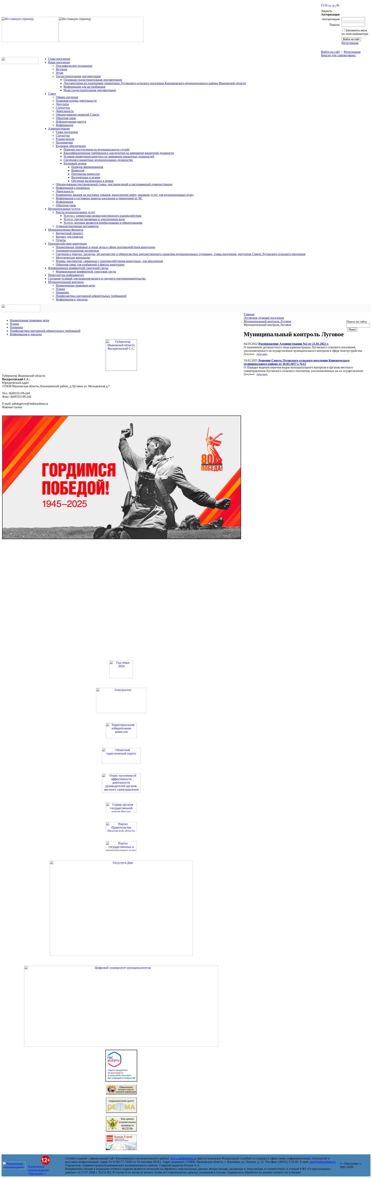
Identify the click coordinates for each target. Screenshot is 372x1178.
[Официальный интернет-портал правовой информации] (121, 1093)
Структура (63, 107)
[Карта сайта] (334, 5)
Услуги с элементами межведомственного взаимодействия (102, 215)
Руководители (65, 139)
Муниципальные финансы (65, 229)
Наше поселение (59, 62)
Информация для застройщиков (84, 86)
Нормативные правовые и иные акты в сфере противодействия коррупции (105, 247)
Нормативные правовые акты (75, 285)
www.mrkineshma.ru (183, 1158)
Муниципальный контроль (66, 282)
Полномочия (64, 142)
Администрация (59, 128)
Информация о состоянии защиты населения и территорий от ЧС (99, 198)
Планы (60, 289)
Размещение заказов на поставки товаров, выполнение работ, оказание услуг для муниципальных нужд (125, 194)
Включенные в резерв (85, 177)
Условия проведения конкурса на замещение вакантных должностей (109, 156)
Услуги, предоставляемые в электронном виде (94, 219)
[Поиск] (326, 5)
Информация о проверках (73, 187)
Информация (64, 125)
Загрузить (262, 354)
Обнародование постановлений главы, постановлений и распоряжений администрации (114, 184)
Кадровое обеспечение (71, 146)
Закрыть (326, 11)
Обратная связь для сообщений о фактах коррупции (90, 264)
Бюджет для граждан (69, 236)
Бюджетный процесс (69, 233)
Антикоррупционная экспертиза (77, 250)
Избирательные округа (71, 121)
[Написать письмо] (330, 5)
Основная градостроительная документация (93, 79)
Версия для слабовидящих (338, 55)
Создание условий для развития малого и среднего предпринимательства (97, 278)
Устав (59, 72)
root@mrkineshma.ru (323, 1161)
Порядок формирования (87, 167)
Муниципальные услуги (64, 208)
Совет (52, 93)
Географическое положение (74, 65)
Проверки (62, 292)
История (61, 69)
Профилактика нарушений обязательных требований (91, 296)
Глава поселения (59, 58)
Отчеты (61, 240)
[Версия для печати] (338, 5)
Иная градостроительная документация (90, 90)
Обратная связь (66, 118)
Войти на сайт (330, 51)
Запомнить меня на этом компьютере (355, 32)
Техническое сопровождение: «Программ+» (38, 1170)
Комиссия (77, 170)
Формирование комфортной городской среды (78, 268)
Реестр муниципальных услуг (75, 212)
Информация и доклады (72, 299)
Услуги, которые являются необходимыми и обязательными (103, 222)
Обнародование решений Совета (77, 114)
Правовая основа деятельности (76, 100)
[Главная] (30, 41)
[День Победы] (121, 538)
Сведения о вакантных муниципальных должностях (98, 160)
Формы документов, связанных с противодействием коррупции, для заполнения (109, 261)
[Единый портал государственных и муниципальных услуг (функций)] (121, 1080)
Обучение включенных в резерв (92, 180)
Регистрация (350, 43)
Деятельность (65, 111)
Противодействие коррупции (67, 243)
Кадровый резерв (75, 163)
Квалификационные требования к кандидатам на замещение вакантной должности (119, 153)
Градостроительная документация (78, 76)
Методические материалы (73, 257)
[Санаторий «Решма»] (121, 1111)
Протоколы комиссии (85, 174)
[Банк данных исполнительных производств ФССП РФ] (121, 1130)
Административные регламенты (77, 226)
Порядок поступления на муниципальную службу (97, 149)
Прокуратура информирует (66, 275)
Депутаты (62, 104)
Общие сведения (67, 97)
